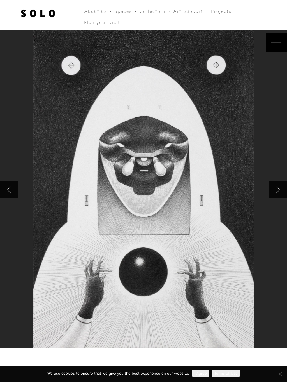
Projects (221, 11)
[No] (280, 374)
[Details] (276, 42)
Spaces (123, 11)
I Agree (200, 373)
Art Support (188, 11)
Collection (152, 11)
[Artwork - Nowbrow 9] (9, 189)
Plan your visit (102, 22)
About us (95, 11)
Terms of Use (226, 373)
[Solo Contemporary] (37, 11)
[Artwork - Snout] (278, 189)
